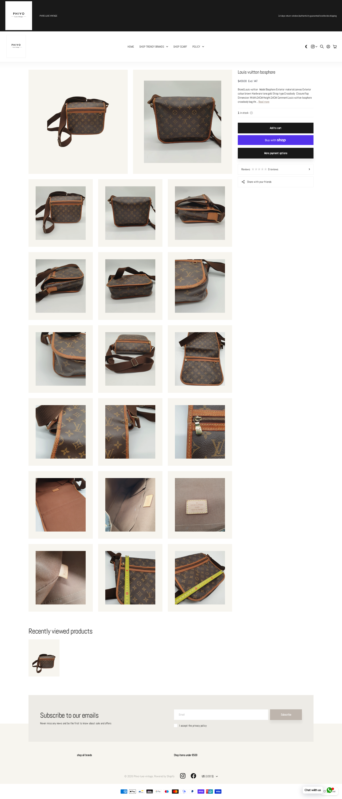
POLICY (196, 46)
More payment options (275, 153)
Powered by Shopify (164, 776)
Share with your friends (259, 182)
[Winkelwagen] (335, 46)
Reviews (259, 169)
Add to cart (275, 128)
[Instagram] (182, 775)
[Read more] (314, 46)
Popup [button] (251, 113)
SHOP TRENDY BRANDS (151, 46)
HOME (131, 46)
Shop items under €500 (185, 755)
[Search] (322, 46)
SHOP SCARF (180, 46)
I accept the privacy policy (193, 725)
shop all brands (84, 755)
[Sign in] (328, 46)
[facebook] (193, 775)
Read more (264, 102)
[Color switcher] (306, 46)
